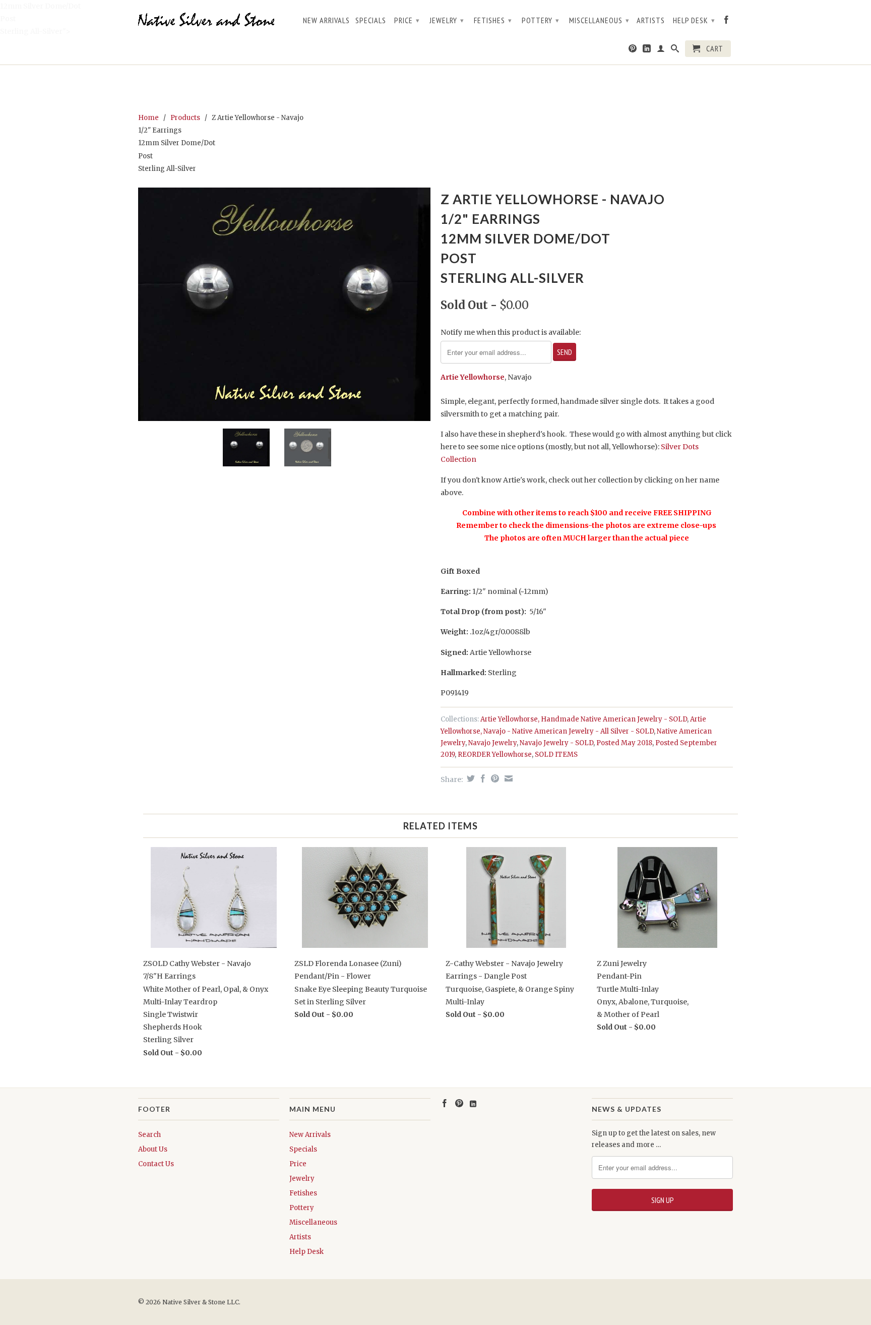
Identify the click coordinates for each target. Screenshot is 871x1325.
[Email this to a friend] (507, 778)
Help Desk (694, 20)
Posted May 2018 (624, 743)
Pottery (540, 20)
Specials (370, 20)
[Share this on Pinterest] (493, 778)
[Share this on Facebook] (481, 778)
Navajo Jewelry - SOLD (556, 743)
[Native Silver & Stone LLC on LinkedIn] (647, 50)
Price (407, 20)
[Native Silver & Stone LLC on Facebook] (726, 22)
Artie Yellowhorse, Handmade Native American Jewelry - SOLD (583, 719)
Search (149, 1134)
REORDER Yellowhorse (495, 754)
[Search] (675, 50)
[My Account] (661, 50)
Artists (651, 20)
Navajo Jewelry (492, 743)
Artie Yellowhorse (473, 377)
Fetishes (493, 20)
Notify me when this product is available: (511, 332)
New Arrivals (326, 20)
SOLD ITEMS (556, 754)
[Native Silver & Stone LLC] (208, 20)
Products (185, 117)
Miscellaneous (599, 20)
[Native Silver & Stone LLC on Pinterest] (633, 50)
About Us (152, 1149)
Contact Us (156, 1164)
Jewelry (446, 20)
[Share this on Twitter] (469, 778)
